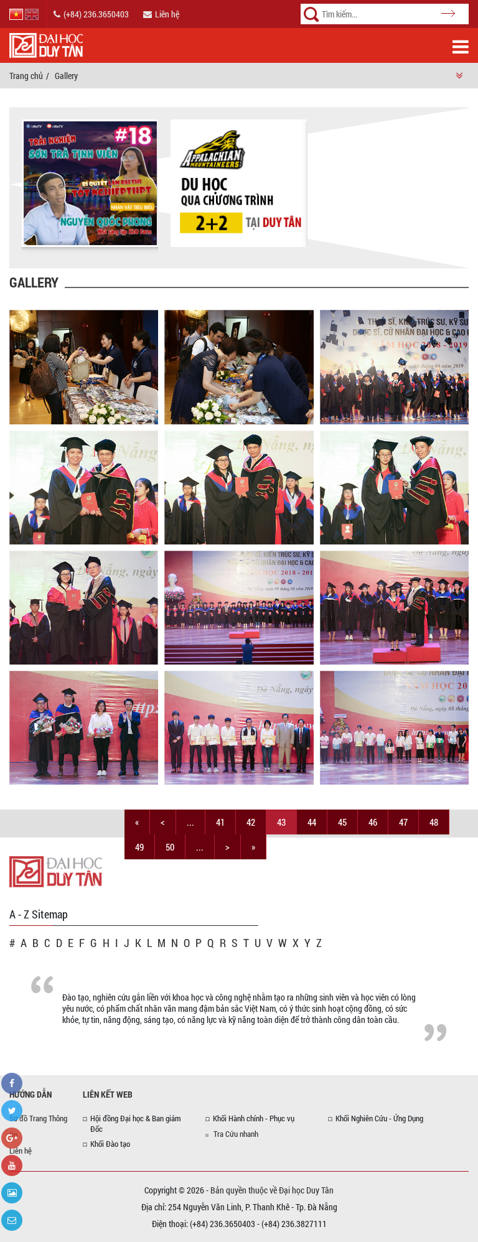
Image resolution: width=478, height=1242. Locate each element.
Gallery (66, 76)
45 (342, 822)
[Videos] (11, 1165)
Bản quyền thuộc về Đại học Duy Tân (272, 1190)
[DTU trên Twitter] (11, 1110)
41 (220, 822)
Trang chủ (26, 76)
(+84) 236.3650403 (96, 14)
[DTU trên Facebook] (11, 1083)
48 (433, 822)
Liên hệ (167, 14)
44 (311, 822)
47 (403, 822)
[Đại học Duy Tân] (55, 871)
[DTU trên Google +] (11, 1138)
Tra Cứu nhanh (235, 1133)
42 (250, 822)
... (190, 822)
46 (372, 822)
